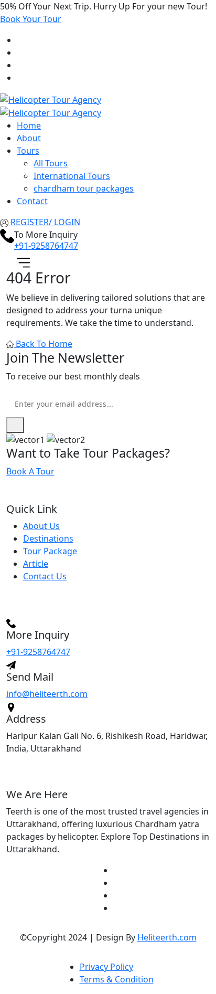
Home (29, 125)
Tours (28, 150)
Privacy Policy (106, 966)
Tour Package (50, 551)
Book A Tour (30, 471)
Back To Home (43, 344)
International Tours (72, 176)
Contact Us (45, 576)
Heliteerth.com (167, 937)
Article (35, 563)
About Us (41, 526)
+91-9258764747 (46, 245)
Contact (32, 201)
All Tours (51, 163)
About (29, 138)
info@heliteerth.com (47, 694)
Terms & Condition (117, 979)
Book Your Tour (30, 19)
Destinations (48, 538)
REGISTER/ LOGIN (44, 222)
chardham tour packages (84, 188)
